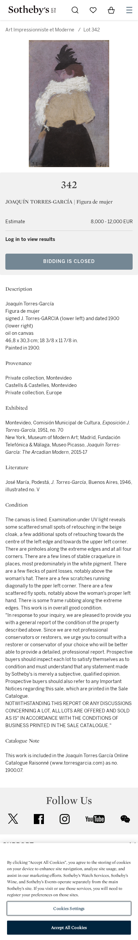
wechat (125, 819)
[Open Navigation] (129, 10)
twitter (13, 819)
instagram (65, 819)
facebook (39, 819)
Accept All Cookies (69, 927)
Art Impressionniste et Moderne (39, 30)
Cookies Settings (68, 908)
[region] (69, 891)
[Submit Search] (75, 10)
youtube (95, 819)
